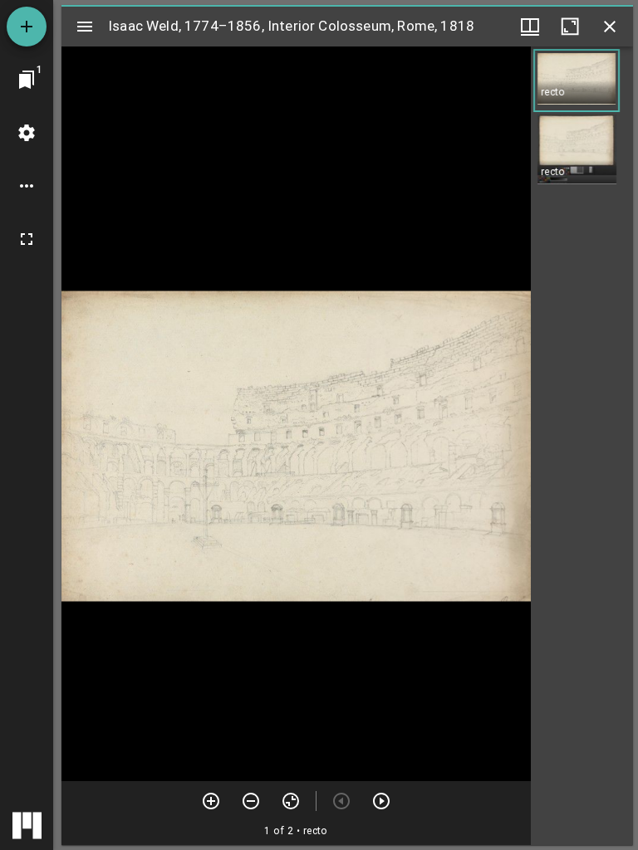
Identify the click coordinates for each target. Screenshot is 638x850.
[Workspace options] (27, 186)
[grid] (582, 445)
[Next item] (381, 801)
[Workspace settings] (27, 133)
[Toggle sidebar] (85, 26)
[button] (576, 80)
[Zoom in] (211, 801)
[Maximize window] (570, 26)
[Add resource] (27, 26)
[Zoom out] (251, 801)
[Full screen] (27, 239)
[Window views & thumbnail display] (530, 26)
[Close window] (610, 26)
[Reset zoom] (291, 801)
